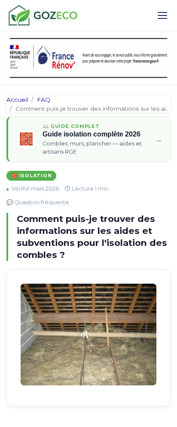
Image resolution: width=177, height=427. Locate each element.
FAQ (43, 99)
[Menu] (162, 15)
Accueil (17, 99)
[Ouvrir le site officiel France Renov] (88, 58)
